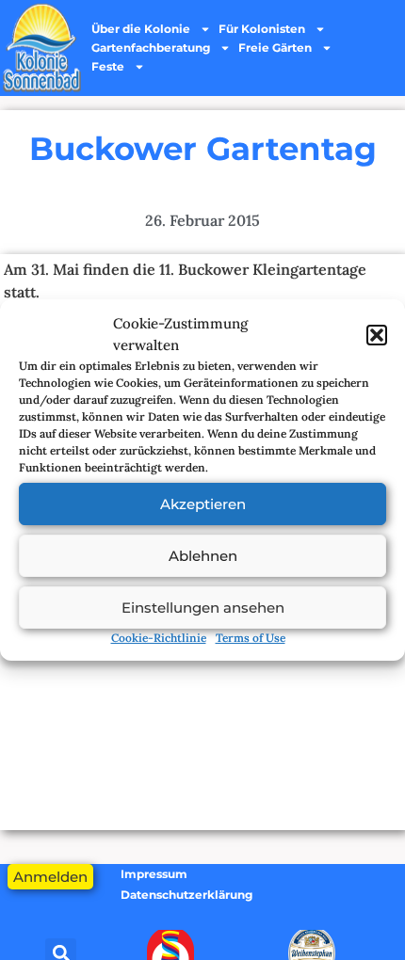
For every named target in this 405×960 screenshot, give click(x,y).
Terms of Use (250, 638)
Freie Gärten (275, 47)
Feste (107, 66)
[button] (376, 335)
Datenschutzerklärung (186, 895)
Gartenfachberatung (150, 47)
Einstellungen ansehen (203, 607)
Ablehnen (203, 556)
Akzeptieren (203, 504)
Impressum (154, 874)
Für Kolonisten (262, 29)
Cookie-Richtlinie (158, 638)
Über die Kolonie (140, 29)
